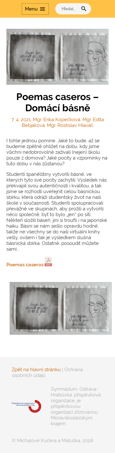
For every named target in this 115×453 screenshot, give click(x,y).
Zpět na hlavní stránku (36, 369)
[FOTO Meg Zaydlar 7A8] (57, 308)
